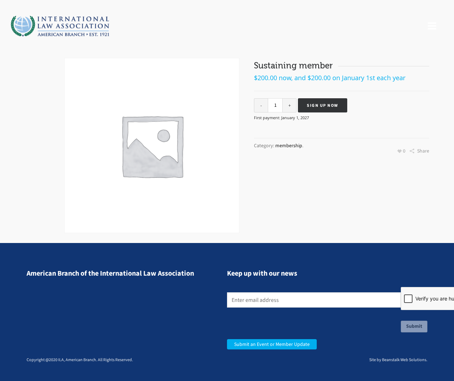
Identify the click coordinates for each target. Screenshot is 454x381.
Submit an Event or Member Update (272, 344)
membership (288, 145)
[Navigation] (432, 26)
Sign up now (322, 105)
